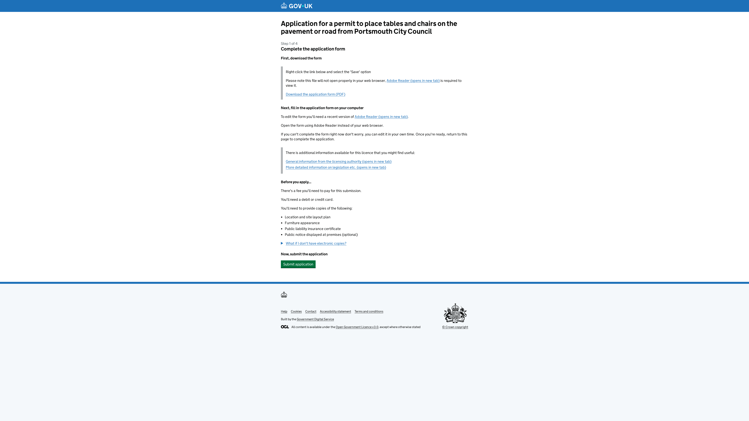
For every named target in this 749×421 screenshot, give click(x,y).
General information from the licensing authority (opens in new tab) (338, 161)
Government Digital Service (315, 319)
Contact (310, 311)
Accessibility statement (335, 311)
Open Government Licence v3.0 (357, 327)
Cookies (296, 311)
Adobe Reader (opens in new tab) (413, 80)
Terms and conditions (369, 311)
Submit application (298, 264)
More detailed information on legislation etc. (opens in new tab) (336, 167)
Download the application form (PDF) (315, 94)
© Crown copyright (455, 327)
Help (284, 311)
